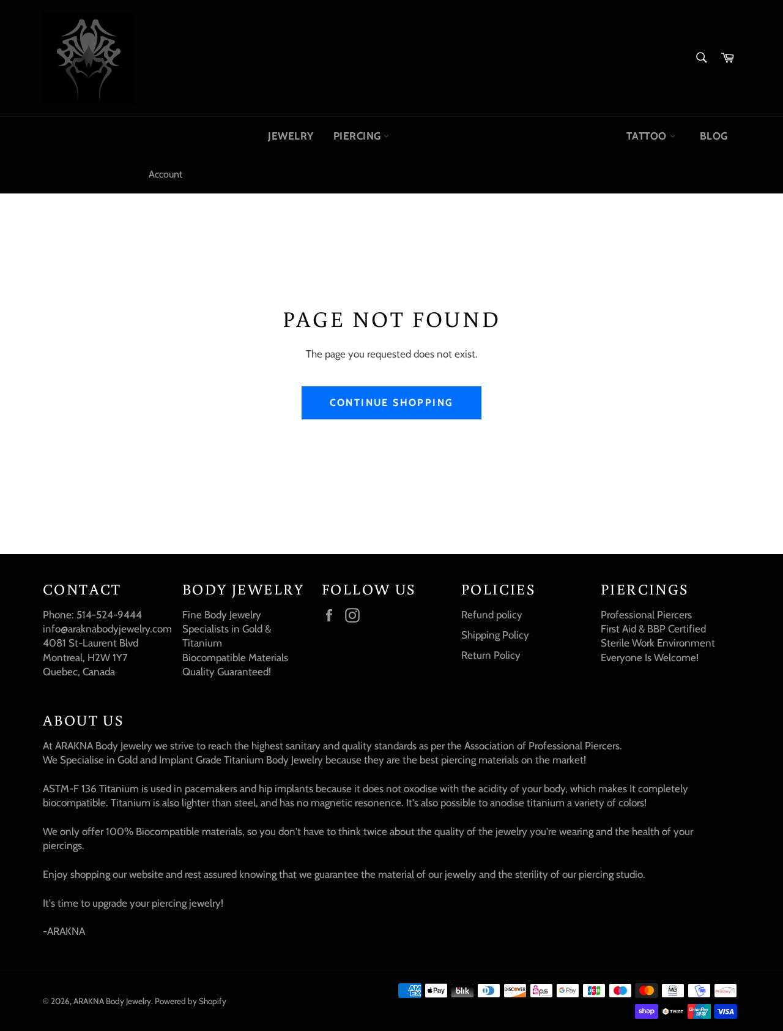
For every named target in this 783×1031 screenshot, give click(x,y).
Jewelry (291, 136)
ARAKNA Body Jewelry (112, 1001)
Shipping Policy (495, 635)
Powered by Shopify (190, 1001)
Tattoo (647, 136)
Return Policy (491, 655)
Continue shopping (392, 402)
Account (165, 174)
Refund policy (491, 615)
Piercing (358, 136)
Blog (714, 136)
